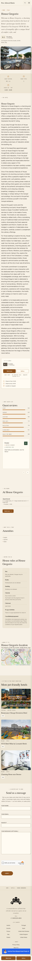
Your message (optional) (9, 831)
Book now (9, 371)
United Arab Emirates (23, 931)
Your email (5, 814)
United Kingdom (24, 934)
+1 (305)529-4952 (16, 918)
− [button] (3, 653)
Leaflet (16, 664)
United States (23, 937)
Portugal (24, 925)
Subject (4, 822)
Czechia (8, 928)
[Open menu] (29, 3)
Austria (8, 925)
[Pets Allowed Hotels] (16, 900)
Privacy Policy (16, 944)
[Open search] (25, 3)
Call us (22, 371)
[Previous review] (23, 472)
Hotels (13, 888)
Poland (8, 937)
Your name (4, 805)
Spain (23, 928)
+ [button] (3, 651)
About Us (16, 947)
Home (7, 888)
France (8, 931)
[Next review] (27, 472)
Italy (8, 934)
